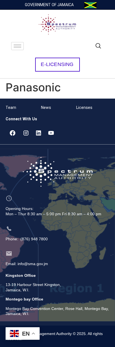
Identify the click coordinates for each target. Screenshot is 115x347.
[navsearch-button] (98, 46)
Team (11, 107)
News (46, 107)
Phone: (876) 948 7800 (27, 239)
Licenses (84, 107)
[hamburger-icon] (17, 46)
